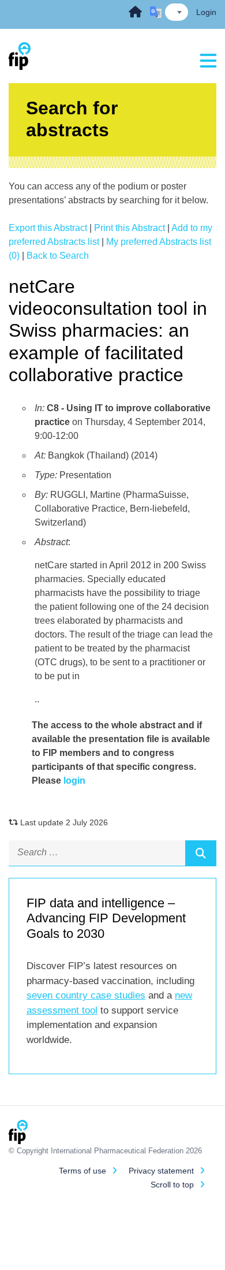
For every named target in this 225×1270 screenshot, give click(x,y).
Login (206, 12)
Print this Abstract (129, 228)
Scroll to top (172, 1184)
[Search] (200, 853)
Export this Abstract (48, 228)
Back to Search (58, 255)
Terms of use (82, 1170)
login (74, 780)
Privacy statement (161, 1170)
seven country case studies (86, 995)
